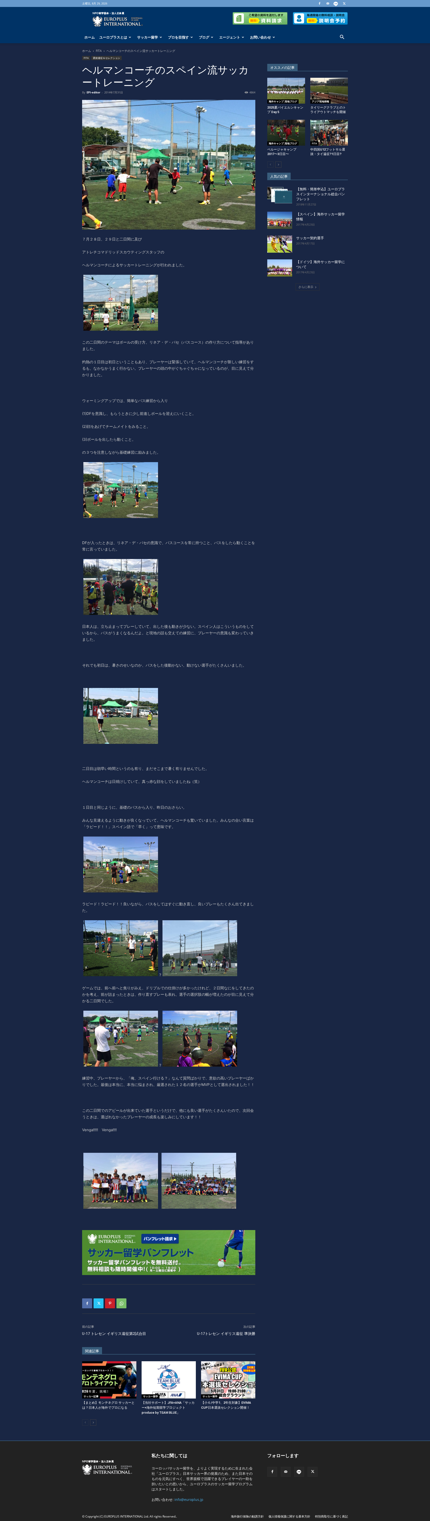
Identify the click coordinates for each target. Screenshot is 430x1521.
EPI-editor (93, 92)
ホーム (89, 37)
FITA (99, 51)
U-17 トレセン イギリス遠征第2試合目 (114, 1333)
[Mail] (327, 3)
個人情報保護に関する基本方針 (289, 1516)
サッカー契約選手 (310, 238)
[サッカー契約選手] (279, 244)
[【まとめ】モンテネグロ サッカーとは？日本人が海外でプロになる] (109, 1380)
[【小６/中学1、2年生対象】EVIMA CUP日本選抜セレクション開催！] (228, 1380)
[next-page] (93, 1422)
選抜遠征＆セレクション (106, 58)
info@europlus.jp (188, 1499)
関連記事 (92, 1351)
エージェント (229, 37)
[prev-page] (85, 1422)
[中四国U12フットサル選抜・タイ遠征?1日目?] (329, 133)
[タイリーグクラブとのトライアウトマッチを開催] (329, 91)
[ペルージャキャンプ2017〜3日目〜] (286, 133)
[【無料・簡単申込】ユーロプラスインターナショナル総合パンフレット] (279, 195)
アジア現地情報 (320, 101)
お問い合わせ (260, 37)
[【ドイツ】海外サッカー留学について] (279, 268)
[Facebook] (319, 3)
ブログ (204, 37)
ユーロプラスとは (113, 37)
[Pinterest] (110, 1303)
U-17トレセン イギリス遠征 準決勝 (226, 1333)
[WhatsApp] (121, 1303)
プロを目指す (178, 37)
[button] (342, 37)
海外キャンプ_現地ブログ (283, 101)
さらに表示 (305, 287)
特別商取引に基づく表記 (331, 1516)
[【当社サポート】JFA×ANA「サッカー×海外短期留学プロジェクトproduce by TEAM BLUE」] (169, 1380)
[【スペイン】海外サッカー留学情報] (279, 220)
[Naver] (336, 3)
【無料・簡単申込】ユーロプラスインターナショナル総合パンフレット (320, 194)
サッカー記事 (91, 1396)
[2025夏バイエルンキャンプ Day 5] (286, 91)
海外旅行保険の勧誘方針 (247, 1516)
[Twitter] (344, 3)
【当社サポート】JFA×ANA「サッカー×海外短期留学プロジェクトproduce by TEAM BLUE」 (168, 1407)
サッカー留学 (147, 37)
